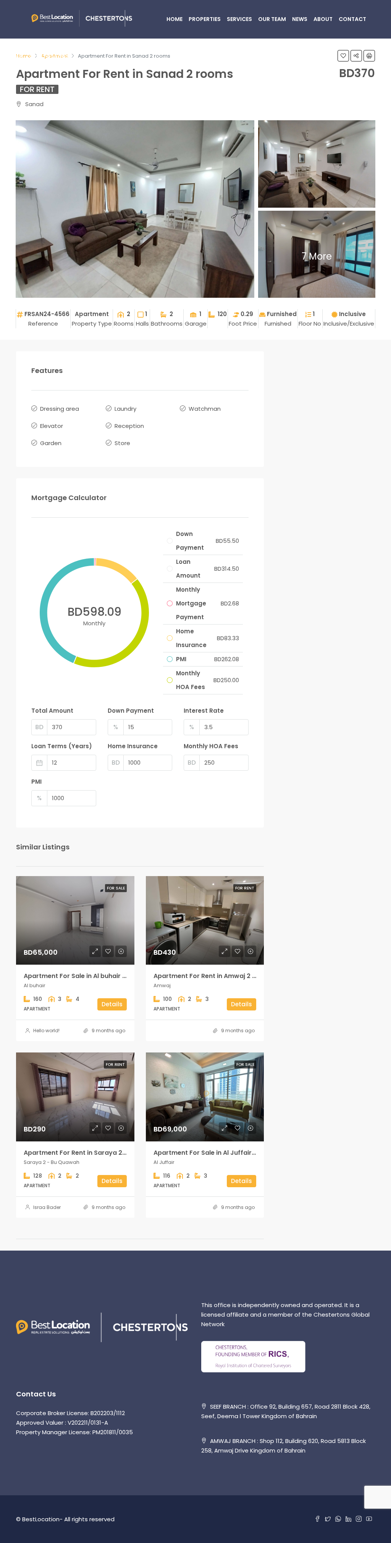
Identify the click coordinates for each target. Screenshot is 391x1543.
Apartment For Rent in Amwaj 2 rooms (213, 976)
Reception (129, 426)
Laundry (125, 409)
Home (174, 19)
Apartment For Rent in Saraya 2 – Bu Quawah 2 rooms (108, 1152)
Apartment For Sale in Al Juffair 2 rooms (216, 1152)
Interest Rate (204, 711)
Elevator (51, 426)
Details (112, 1004)
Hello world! (46, 1030)
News (299, 19)
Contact (352, 19)
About (323, 19)
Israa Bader (47, 1207)
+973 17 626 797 (46, 57)
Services (239, 19)
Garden (50, 443)
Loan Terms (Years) (61, 746)
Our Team (272, 19)
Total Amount (52, 711)
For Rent (37, 89)
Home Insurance (133, 746)
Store (122, 443)
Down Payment (131, 711)
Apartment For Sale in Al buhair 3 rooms (86, 976)
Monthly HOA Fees (211, 746)
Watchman (205, 409)
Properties (205, 19)
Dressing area (59, 409)
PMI (36, 782)
